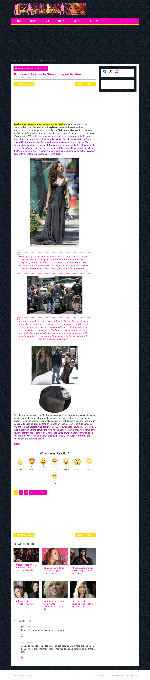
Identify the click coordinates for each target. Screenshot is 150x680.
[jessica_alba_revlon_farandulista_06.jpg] (65, 384)
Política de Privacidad (116, 675)
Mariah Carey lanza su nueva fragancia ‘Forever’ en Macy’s (54, 571)
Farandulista (15, 675)
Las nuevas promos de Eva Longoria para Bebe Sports (82, 571)
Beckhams (94, 21)
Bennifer (77, 21)
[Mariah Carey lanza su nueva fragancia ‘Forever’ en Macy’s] (55, 556)
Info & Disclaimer (100, 675)
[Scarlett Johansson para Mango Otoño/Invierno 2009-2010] (55, 589)
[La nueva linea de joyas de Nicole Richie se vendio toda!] (83, 589)
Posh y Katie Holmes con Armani (25, 602)
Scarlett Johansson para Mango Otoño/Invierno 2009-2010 (54, 605)
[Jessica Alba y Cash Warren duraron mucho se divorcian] (26, 555)
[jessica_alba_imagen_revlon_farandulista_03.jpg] (41, 313)
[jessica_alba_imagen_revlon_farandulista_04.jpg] (68, 313)
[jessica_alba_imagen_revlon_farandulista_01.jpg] (42, 384)
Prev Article (25, 84)
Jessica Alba (24, 68)
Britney (61, 21)
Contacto (129, 675)
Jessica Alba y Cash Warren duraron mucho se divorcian (26, 567)
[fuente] (17, 444)
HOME (19, 21)
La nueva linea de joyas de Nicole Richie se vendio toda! (82, 604)
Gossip (33, 21)
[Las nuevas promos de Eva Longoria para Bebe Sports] (83, 556)
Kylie (47, 21)
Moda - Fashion (38, 68)
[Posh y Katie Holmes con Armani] (26, 589)
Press (137, 675)
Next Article (84, 84)
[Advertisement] (75, 42)
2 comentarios (34, 78)
